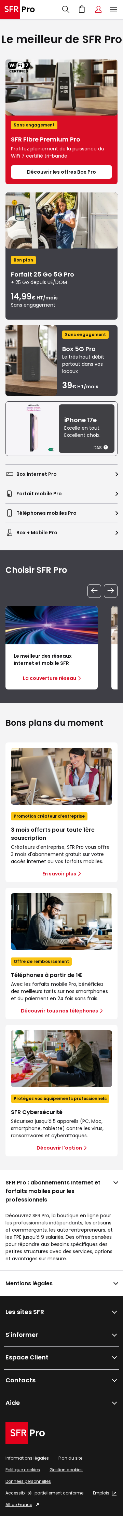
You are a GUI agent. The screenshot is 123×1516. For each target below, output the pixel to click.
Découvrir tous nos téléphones (59, 1011)
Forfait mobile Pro (39, 493)
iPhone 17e (80, 420)
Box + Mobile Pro (36, 532)
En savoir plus (59, 874)
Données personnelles (28, 1481)
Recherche (66, 9)
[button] (106, 447)
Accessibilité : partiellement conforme (44, 1493)
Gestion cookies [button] (66, 1470)
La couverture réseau (49, 678)
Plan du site (70, 1458)
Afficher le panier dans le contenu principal (82, 9)
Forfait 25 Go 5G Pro (42, 274)
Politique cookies (22, 1470)
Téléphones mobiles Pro (46, 513)
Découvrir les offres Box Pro (61, 172)
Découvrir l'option (59, 1148)
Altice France (18, 1504)
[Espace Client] (98, 9)
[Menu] (115, 9)
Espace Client (98, 9)
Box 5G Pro (79, 349)
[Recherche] (66, 9)
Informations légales (27, 1458)
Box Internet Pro (36, 474)
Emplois (101, 1493)
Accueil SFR (17, 9)
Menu (113, 9)
